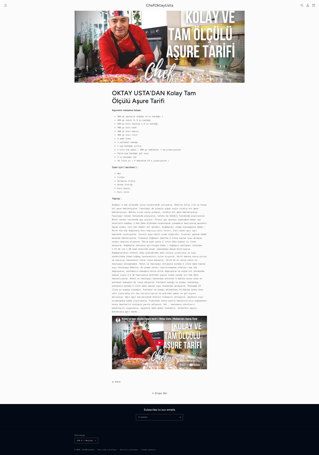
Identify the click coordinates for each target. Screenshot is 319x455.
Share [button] (117, 382)
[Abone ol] (180, 417)
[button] (5, 5)
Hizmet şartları (148, 450)
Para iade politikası (107, 450)
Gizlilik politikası (129, 450)
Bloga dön (161, 393)
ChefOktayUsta (88, 450)
